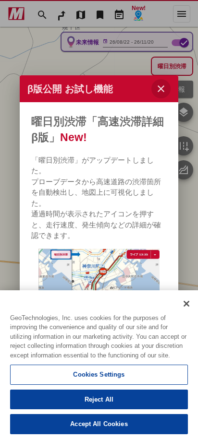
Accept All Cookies (98, 423)
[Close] (186, 303)
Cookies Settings (98, 374)
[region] (99, 364)
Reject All (99, 399)
